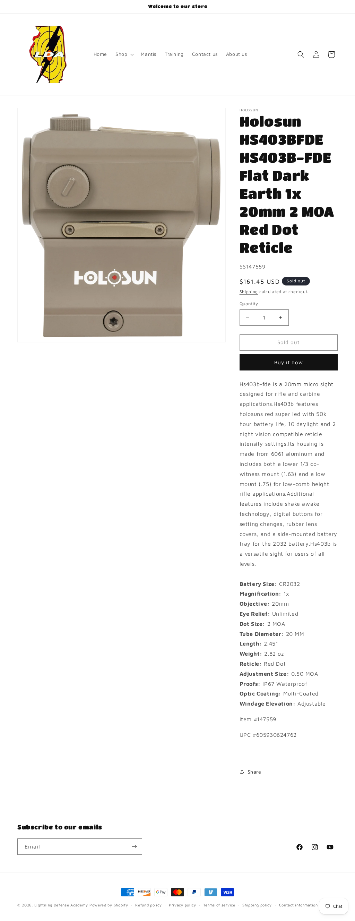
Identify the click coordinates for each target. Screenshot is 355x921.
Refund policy (148, 905)
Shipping (249, 291)
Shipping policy (257, 905)
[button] (124, 54)
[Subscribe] (134, 846)
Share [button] (254, 772)
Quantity (249, 303)
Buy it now (288, 362)
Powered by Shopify (108, 905)
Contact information (298, 905)
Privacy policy (182, 905)
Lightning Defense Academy (61, 905)
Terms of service (219, 905)
